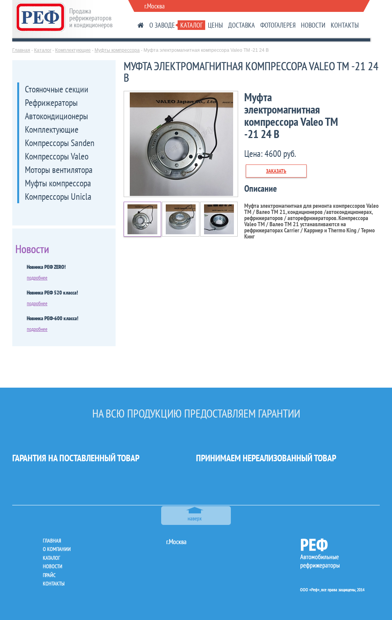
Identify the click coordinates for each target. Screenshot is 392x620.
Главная (21, 50)
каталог (51, 557)
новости (52, 566)
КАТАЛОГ (191, 25)
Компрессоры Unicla (58, 196)
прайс (49, 575)
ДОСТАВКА (241, 25)
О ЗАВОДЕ (162, 25)
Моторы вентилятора (59, 170)
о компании (57, 549)
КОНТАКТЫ (345, 25)
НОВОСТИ (313, 25)
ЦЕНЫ (215, 25)
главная (52, 540)
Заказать (276, 171)
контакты (54, 583)
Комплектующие (73, 50)
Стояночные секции (56, 89)
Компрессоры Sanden (60, 143)
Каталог (42, 50)
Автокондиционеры (56, 116)
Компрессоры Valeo (56, 156)
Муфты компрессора (117, 50)
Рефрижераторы (51, 103)
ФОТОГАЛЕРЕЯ (278, 25)
